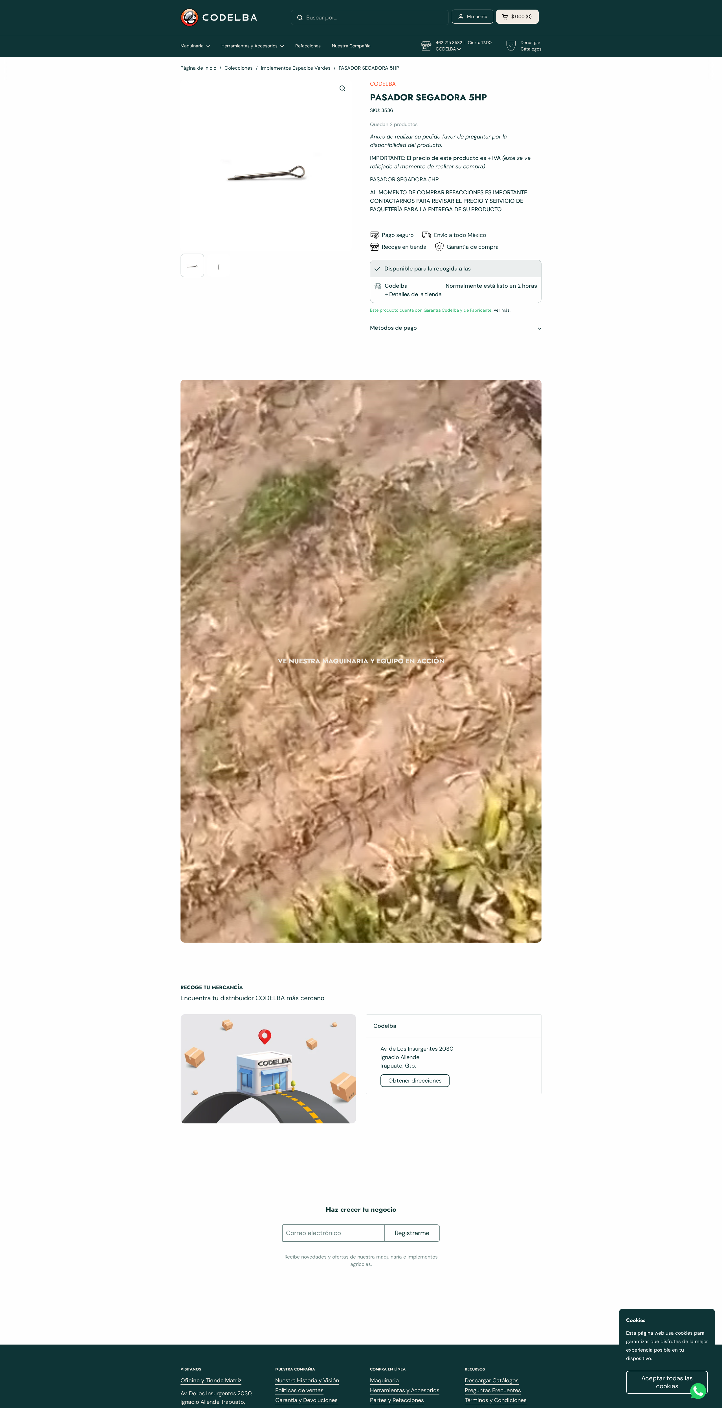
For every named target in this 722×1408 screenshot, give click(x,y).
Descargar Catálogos (492, 1380)
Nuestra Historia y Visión (307, 1380)
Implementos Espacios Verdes (296, 68)
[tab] (413, 294)
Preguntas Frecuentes (493, 1390)
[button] (517, 17)
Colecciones (238, 68)
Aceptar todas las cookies (667, 1382)
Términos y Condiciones (496, 1400)
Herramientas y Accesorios (404, 1390)
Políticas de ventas (299, 1390)
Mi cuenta (477, 16)
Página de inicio (198, 68)
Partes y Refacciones (397, 1400)
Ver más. (501, 310)
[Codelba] (218, 17)
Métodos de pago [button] (393, 327)
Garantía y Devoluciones (306, 1400)
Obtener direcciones (415, 1080)
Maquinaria (384, 1380)
